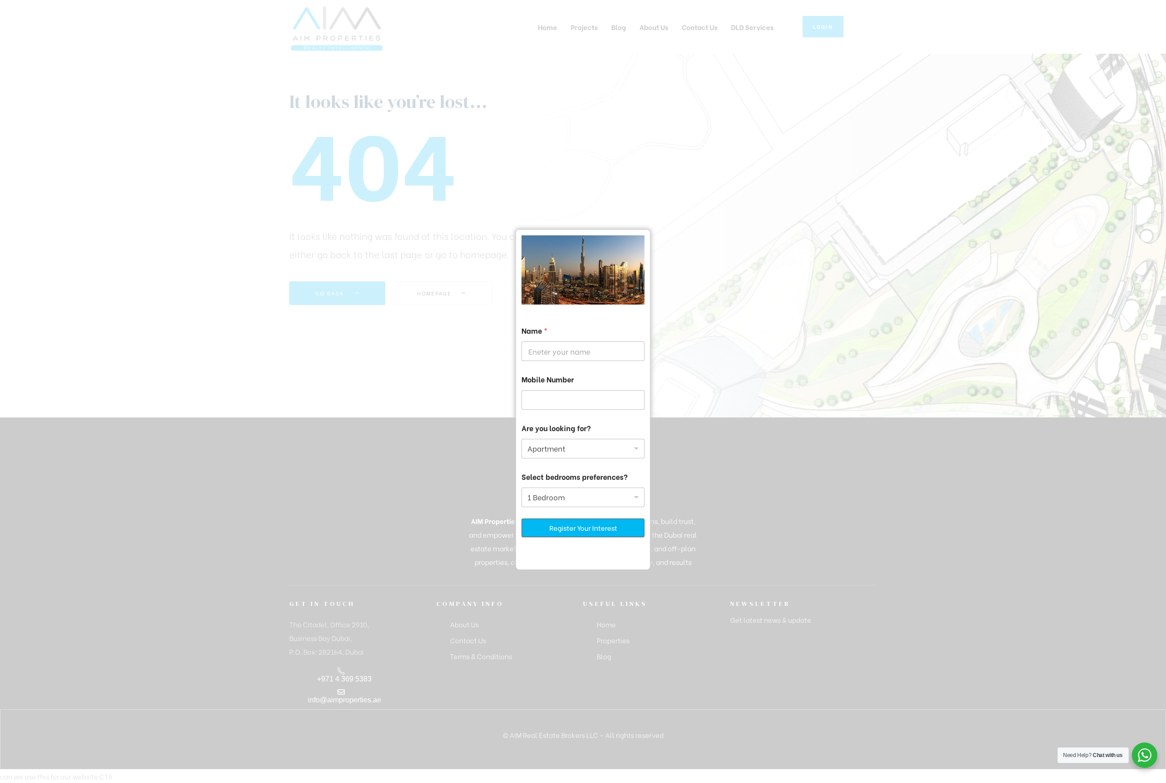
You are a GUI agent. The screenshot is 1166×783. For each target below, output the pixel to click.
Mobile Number (548, 379)
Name (534, 330)
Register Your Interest (583, 528)
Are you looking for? (556, 427)
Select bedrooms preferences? (575, 476)
